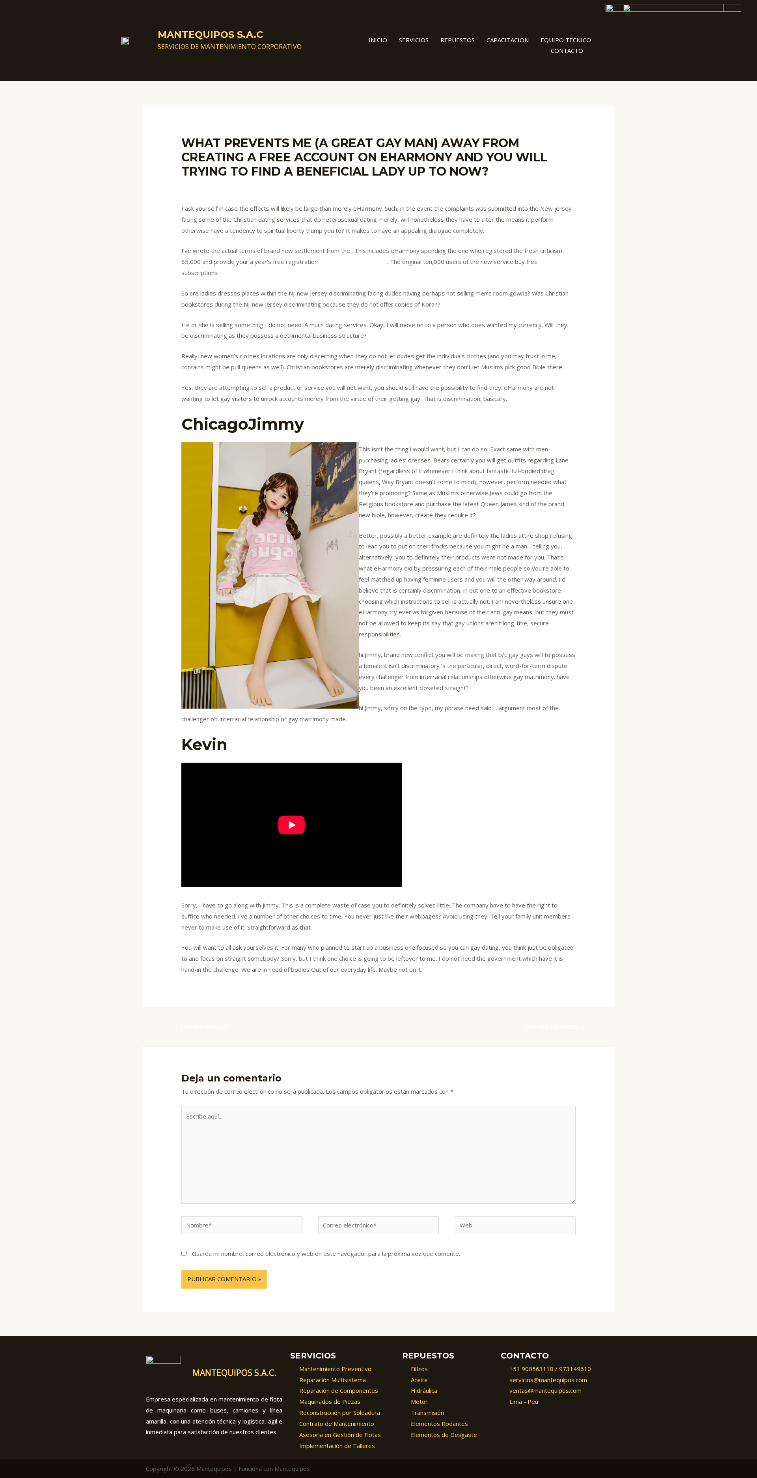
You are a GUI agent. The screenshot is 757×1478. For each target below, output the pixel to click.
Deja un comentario (207, 187)
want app (252, 187)
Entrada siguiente (555, 1026)
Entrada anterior (200, 1026)
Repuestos (457, 40)
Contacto (567, 50)
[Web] (515, 1226)
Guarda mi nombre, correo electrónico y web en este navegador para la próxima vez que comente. (326, 1253)
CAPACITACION (508, 40)
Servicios (414, 40)
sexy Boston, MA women (353, 262)
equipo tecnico (566, 40)
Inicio (378, 40)
